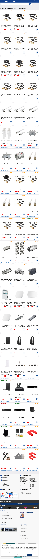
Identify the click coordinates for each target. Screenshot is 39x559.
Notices (3, 521)
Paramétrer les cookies (21, 555)
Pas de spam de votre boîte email (26, 493)
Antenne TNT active (30, 424)
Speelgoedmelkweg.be (24, 538)
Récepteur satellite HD (17, 401)
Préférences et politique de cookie (7, 518)
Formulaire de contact (5, 480)
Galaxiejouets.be (23, 535)
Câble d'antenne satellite (5, 31)
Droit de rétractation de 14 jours (25, 491)
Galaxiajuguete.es (23, 531)
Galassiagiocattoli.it (24, 532)
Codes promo (4, 519)
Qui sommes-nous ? (5, 512)
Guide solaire (4, 522)
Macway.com (23, 539)
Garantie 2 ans (23, 492)
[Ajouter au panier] (11, 29)
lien (32, 549)
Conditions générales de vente (6, 515)
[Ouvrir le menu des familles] (1, 1)
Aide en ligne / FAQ (5, 477)
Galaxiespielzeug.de (24, 525)
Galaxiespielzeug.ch (24, 528)
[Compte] (34, 1)
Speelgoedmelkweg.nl (24, 534)
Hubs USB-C (16, 332)
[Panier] (37, 1)
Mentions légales (4, 516)
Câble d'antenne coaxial (31, 170)
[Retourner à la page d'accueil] (9, 1)
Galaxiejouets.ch (23, 527)
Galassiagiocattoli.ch (24, 529)
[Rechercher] (30, 4)
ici (18, 552)
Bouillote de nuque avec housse (32, 447)
